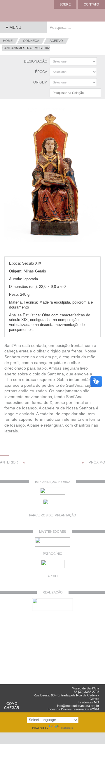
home (8, 40)
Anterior (9, 462)
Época (41, 72)
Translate (67, 727)
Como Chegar (11, 706)
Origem (40, 82)
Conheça (31, 40)
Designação (35, 61)
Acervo (56, 40)
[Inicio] (23, 11)
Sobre (65, 4)
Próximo (97, 462)
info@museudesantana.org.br (78, 705)
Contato (91, 4)
